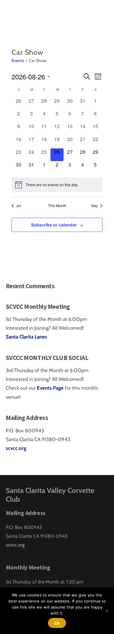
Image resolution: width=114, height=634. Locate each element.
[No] (106, 611)
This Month (57, 205)
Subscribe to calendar (54, 225)
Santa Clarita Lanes (26, 337)
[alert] (57, 184)
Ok (57, 623)
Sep (94, 205)
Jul (18, 205)
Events (18, 60)
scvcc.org (16, 448)
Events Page (51, 388)
